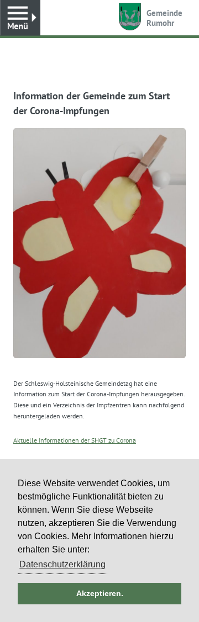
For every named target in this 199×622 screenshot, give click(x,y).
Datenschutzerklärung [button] (62, 564)
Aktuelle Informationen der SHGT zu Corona (74, 440)
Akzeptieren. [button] (99, 593)
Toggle (20, 18)
